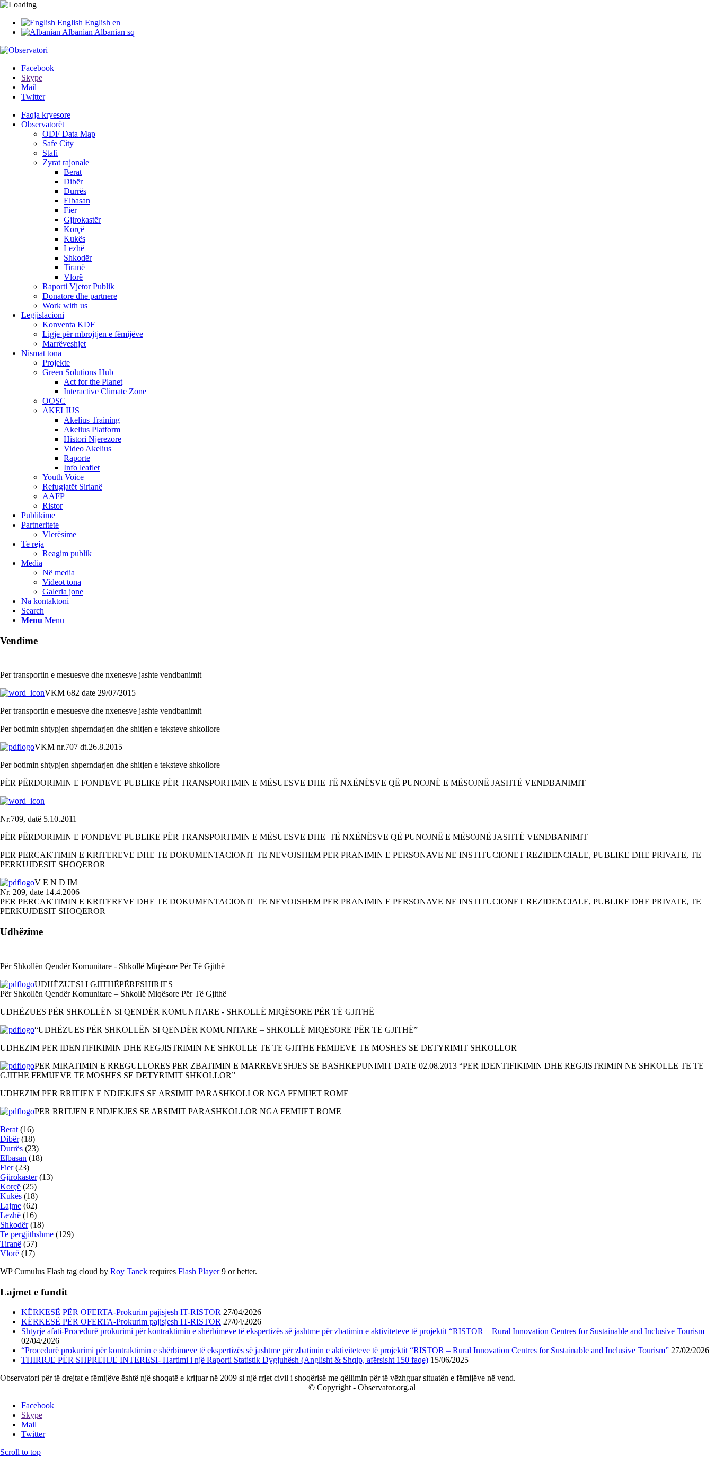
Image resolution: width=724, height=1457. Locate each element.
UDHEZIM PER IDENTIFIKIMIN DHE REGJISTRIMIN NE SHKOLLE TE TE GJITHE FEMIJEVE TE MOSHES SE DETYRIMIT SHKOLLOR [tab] (258, 1047)
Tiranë (10, 1243)
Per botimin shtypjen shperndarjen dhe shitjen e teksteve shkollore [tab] (110, 728)
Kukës (11, 1196)
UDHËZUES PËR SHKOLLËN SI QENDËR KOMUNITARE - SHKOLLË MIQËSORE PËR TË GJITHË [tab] (187, 1011)
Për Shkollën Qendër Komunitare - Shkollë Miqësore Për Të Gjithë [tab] (112, 966)
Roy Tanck (128, 1271)
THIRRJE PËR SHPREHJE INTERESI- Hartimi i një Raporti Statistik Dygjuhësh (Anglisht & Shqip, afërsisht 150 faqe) (224, 1359)
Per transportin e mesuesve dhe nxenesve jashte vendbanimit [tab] (100, 674)
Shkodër (14, 1224)
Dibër (9, 1138)
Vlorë (9, 1253)
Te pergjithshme (27, 1234)
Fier (6, 1167)
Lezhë (10, 1215)
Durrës (11, 1148)
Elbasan (13, 1157)
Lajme (10, 1205)
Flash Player (198, 1271)
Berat (9, 1129)
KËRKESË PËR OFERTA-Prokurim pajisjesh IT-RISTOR (121, 1312)
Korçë (10, 1186)
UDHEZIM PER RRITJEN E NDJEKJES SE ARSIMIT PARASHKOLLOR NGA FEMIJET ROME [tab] (174, 1093)
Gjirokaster (18, 1176)
